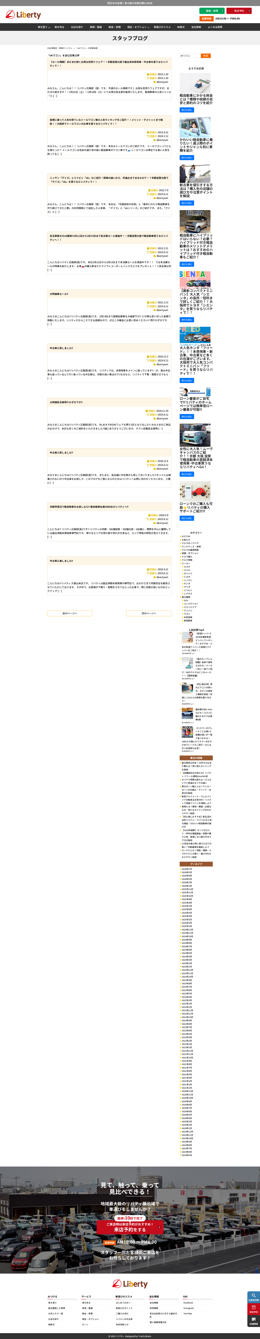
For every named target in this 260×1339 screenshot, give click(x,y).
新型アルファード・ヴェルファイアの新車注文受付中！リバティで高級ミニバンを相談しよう (196, 800)
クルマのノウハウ (190, 543)
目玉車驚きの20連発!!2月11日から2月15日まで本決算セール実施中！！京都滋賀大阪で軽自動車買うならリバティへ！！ (109, 238)
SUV (186, 600)
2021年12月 (187, 1050)
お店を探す (77, 27)
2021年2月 (187, 1084)
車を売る (59, 27)
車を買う (42, 27)
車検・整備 (96, 27)
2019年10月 (187, 1138)
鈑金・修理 (115, 27)
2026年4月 (187, 875)
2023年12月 (187, 969)
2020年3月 (187, 1121)
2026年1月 (187, 885)
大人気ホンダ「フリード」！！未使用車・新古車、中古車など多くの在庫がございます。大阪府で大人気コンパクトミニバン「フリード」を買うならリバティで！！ (196, 360)
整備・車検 (212, 10)
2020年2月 (187, 1124)
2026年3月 (187, 878)
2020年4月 (187, 1118)
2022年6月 (187, 1030)
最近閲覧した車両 (56, 1308)
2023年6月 (187, 990)
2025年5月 (187, 912)
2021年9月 (187, 1060)
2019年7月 (187, 1148)
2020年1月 (187, 1128)
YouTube (188, 1313)
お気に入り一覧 (55, 1313)
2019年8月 (187, 1145)
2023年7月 (187, 986)
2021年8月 (187, 1064)
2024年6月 (187, 949)
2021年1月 (187, 1087)
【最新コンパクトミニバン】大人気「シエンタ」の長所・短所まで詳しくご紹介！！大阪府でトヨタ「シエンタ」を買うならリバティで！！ (196, 301)
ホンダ (187, 583)
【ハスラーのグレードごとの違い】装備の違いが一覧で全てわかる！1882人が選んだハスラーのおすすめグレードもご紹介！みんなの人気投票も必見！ (197, 738)
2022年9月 (187, 1020)
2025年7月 (187, 905)
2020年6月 (187, 1111)
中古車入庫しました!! (61, 561)
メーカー (186, 563)
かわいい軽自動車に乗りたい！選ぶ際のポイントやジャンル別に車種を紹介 (196, 145)
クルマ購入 (187, 556)
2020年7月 (187, 1107)
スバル (187, 569)
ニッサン (188, 580)
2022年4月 (187, 1037)
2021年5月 (187, 1074)
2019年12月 (187, 1131)
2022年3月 (187, 1040)
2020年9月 (187, 1101)
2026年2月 (187, 882)
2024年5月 (187, 952)
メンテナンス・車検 (191, 546)
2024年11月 (187, 932)
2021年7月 (187, 1067)
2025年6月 (187, 909)
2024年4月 (187, 956)
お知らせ (186, 539)
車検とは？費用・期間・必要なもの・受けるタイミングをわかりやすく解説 (196, 810)
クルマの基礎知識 (190, 549)
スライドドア (190, 607)
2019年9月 (187, 1141)
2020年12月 (187, 1091)
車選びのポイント (124, 1308)
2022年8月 (187, 1023)
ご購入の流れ (122, 1313)
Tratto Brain (144, 1336)
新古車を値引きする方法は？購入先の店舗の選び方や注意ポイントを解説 (196, 190)
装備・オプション (190, 553)
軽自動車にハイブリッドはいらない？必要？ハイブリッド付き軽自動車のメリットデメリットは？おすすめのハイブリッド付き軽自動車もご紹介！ (196, 246)
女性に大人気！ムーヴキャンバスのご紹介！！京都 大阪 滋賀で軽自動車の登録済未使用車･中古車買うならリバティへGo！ (196, 458)
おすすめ (186, 536)
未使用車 (188, 617)
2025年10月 (187, 895)
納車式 (181, 27)
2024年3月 (187, 959)
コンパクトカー (191, 603)
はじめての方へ (123, 1302)
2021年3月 (187, 1080)
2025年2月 (187, 922)
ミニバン (188, 610)
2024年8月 (187, 942)
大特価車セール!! (59, 294)
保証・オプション (137, 27)
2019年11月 (187, 1134)
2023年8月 (187, 983)
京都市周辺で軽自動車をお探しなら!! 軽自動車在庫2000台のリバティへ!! (89, 506)
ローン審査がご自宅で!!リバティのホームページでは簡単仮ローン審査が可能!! (196, 403)
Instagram (189, 1308)
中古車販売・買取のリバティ (60, 48)
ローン (85, 1324)
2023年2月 (187, 1003)
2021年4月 (187, 1077)
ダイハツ (188, 573)
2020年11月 (187, 1094)
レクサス (188, 593)
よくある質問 (215, 27)
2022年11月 (187, 1013)
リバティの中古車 (124, 1319)
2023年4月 (187, 996)
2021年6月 (187, 1070)
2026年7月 (187, 868)
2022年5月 (187, 1033)
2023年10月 (187, 976)
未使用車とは (122, 1324)
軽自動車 (188, 620)
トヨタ (187, 576)
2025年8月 (187, 902)
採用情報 (154, 1308)
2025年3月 (187, 919)
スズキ (187, 566)
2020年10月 (187, 1097)
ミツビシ (188, 590)
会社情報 (196, 27)
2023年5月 (187, 993)
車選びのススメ (162, 27)
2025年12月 (187, 889)
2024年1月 (187, 966)
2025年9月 (187, 899)
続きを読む (187, 109)
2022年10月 (187, 1017)
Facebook (188, 1302)
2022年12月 (187, 1010)
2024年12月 (187, 929)
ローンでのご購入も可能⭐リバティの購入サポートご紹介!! (196, 507)
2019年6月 (187, 1151)
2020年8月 (187, 1104)
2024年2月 (187, 963)
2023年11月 (187, 973)
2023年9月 (187, 980)
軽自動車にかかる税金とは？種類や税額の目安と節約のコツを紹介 (196, 98)
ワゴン (187, 613)
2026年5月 (187, 872)
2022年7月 (187, 1027)
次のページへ (149, 613)
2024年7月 (187, 946)
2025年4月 (187, 915)
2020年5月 (187, 1114)
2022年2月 (187, 1043)
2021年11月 (187, 1054)
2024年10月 (187, 936)
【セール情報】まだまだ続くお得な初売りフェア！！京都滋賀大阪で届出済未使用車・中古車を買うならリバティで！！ (109, 64)
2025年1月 (187, 926)
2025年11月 (187, 892)
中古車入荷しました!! (61, 348)
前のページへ (70, 613)
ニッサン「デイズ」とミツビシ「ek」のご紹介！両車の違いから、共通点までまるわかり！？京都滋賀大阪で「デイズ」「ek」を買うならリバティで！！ (109, 179)
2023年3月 (187, 1000)
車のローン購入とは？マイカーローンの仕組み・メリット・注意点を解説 (196, 790)
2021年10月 (187, 1057)
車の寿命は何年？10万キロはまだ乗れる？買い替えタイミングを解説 (197, 766)
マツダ (187, 586)
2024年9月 (187, 939)
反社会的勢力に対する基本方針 (163, 1315)
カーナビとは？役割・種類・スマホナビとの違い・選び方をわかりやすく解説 (196, 854)
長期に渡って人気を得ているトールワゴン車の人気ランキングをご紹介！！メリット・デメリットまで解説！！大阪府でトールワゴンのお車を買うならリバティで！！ (106, 121)
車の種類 (186, 597)
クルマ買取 (187, 559)
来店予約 (239, 10)
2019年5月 (187, 1155)
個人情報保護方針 (158, 1322)
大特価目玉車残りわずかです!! (66, 402)
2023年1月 (187, 1006)
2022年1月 (187, 1047)
